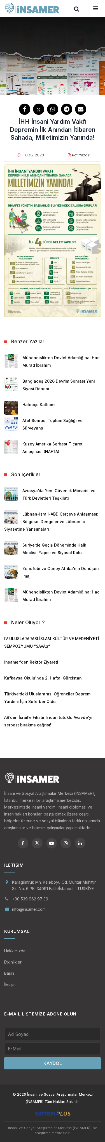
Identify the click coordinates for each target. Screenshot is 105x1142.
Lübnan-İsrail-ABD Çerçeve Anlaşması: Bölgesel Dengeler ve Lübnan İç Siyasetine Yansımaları (51, 521)
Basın (9, 973)
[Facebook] (23, 843)
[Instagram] (65, 843)
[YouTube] (51, 843)
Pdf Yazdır (81, 155)
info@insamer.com (29, 909)
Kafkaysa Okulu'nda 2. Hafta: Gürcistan (43, 678)
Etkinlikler (13, 962)
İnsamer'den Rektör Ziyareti (31, 662)
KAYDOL (52, 1063)
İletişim (10, 984)
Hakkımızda (14, 950)
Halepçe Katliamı (38, 404)
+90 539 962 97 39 (30, 899)
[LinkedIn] (80, 843)
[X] (37, 843)
